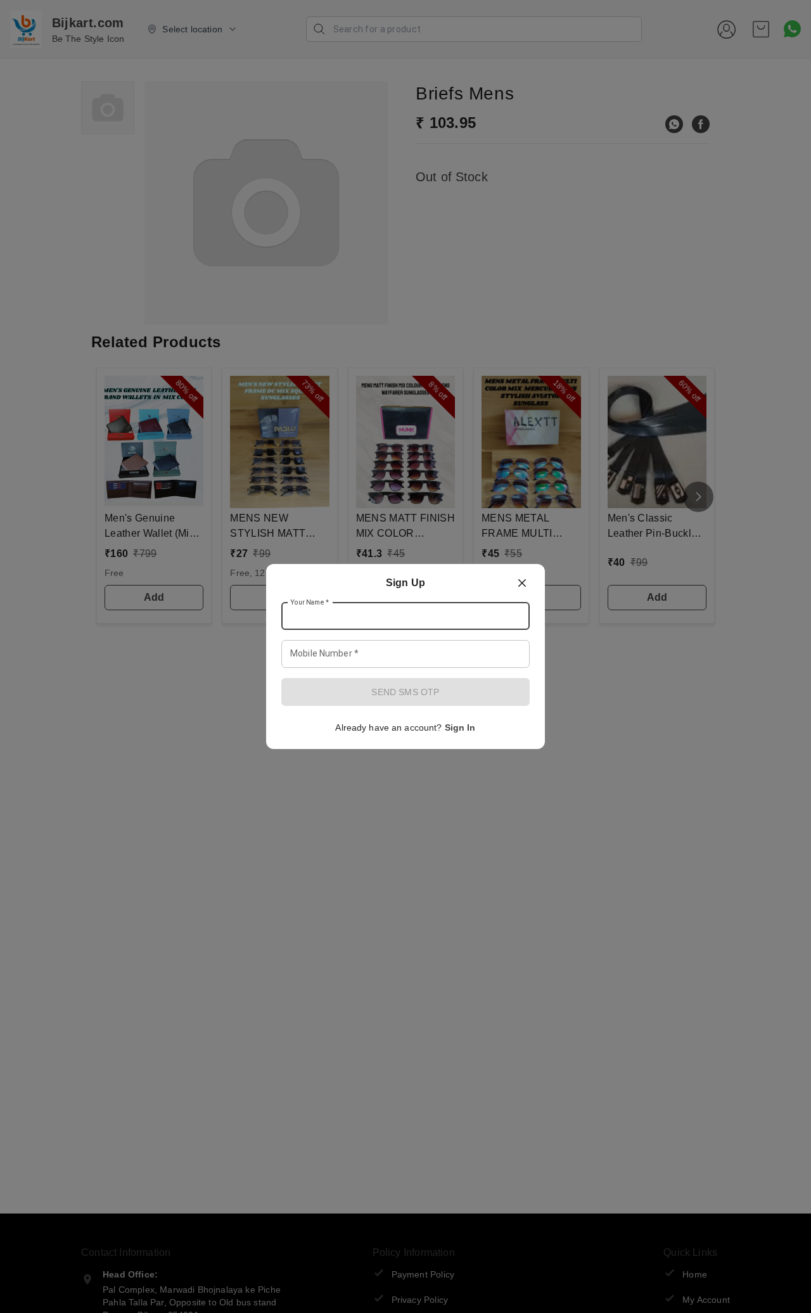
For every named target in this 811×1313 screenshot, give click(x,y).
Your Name (309, 602)
